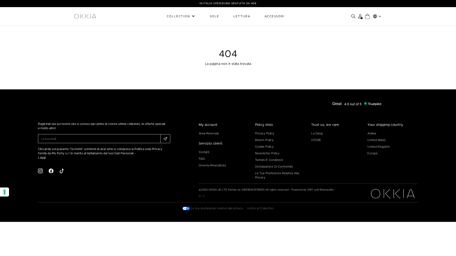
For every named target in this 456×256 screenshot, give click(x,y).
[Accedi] (360, 16)
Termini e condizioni (269, 160)
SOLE (214, 16)
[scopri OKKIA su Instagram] (40, 170)
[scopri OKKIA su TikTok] (61, 170)
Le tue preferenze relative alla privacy (277, 175)
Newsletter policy (267, 153)
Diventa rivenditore (212, 165)
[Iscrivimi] (165, 138)
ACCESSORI (275, 16)
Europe (372, 153)
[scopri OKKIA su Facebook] (51, 170)
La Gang (317, 133)
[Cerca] (353, 16)
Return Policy (264, 140)
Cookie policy (264, 146)
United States (376, 140)
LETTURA (241, 16)
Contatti (204, 152)
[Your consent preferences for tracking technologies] (4, 192)
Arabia (371, 133)
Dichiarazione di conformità (274, 166)
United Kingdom (378, 146)
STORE (316, 140)
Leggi (42, 157)
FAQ (202, 158)
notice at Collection (260, 208)
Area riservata (209, 133)
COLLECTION (178, 16)
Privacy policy (265, 133)
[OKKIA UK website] (97, 16)
